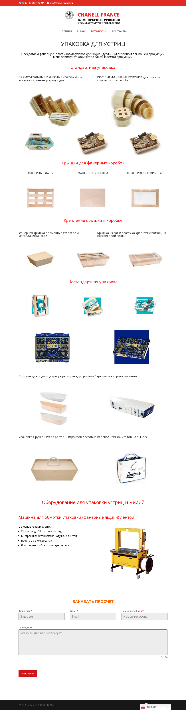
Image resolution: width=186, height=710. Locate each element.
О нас (81, 31)
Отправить (28, 673)
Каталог (96, 31)
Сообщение (26, 627)
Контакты (119, 31)
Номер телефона (133, 611)
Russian (151, 706)
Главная (66, 31)
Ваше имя (25, 611)
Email (74, 611)
